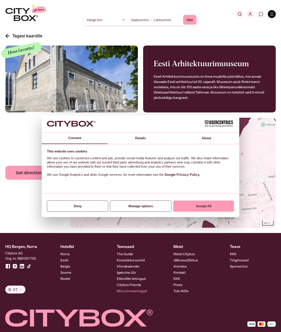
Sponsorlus (239, 266)
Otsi (190, 19)
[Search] (240, 14)
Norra (64, 253)
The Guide (125, 253)
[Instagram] (15, 266)
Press (177, 284)
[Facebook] (8, 266)
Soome (65, 272)
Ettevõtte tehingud (131, 278)
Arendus (180, 266)
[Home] (36, 14)
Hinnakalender (128, 266)
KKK (176, 278)
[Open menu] (272, 14)
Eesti (64, 260)
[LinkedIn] (22, 266)
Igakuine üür (126, 272)
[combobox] (15, 289)
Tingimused (239, 260)
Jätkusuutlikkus (185, 260)
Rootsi (65, 278)
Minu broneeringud (132, 290)
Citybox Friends (129, 284)
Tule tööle (181, 290)
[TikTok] (29, 266)
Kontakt (179, 272)
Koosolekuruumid (131, 260)
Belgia (65, 266)
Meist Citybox (184, 253)
